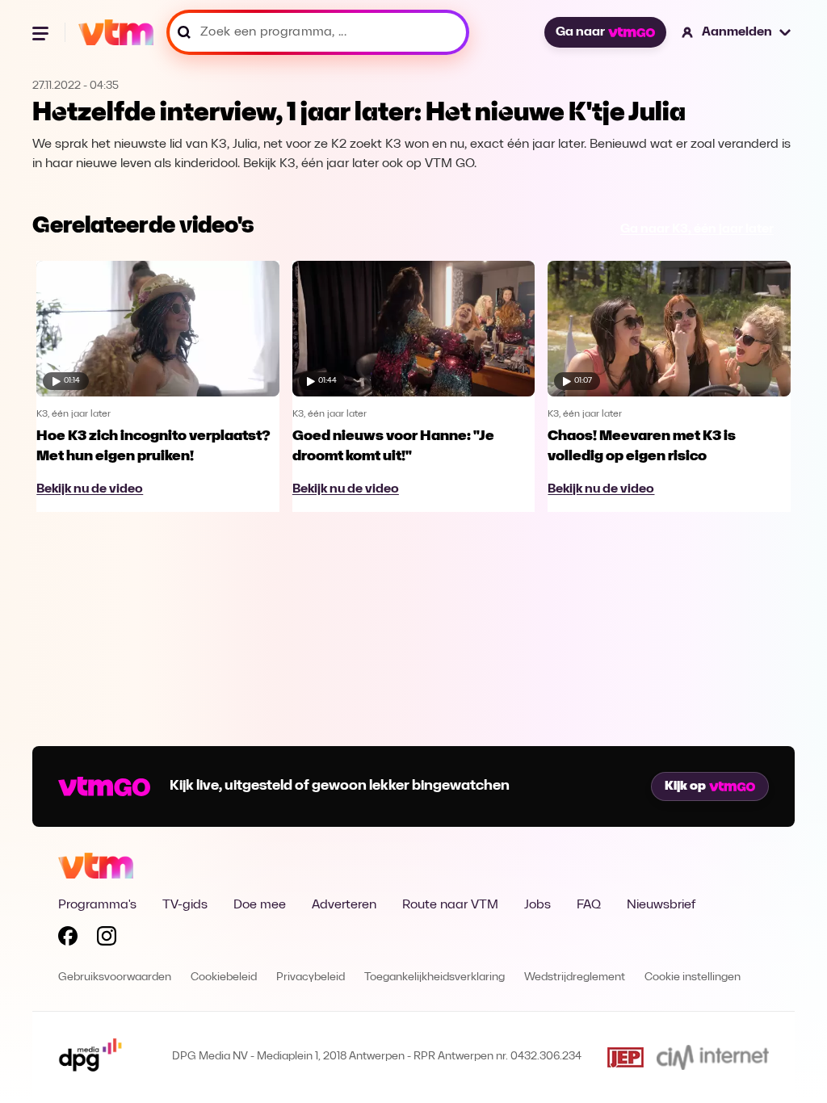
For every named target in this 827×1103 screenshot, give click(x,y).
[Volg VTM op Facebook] (68, 939)
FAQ (589, 905)
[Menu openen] (42, 32)
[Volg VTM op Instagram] (106, 939)
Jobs (537, 905)
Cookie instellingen (692, 977)
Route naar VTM (450, 905)
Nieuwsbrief (661, 905)
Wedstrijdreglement (574, 977)
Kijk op (685, 786)
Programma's (97, 905)
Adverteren (344, 905)
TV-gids (185, 905)
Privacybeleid (310, 977)
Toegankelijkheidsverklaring (434, 977)
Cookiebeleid (224, 977)
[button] (737, 32)
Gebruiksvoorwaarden (114, 977)
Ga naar (580, 32)
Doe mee (259, 905)
